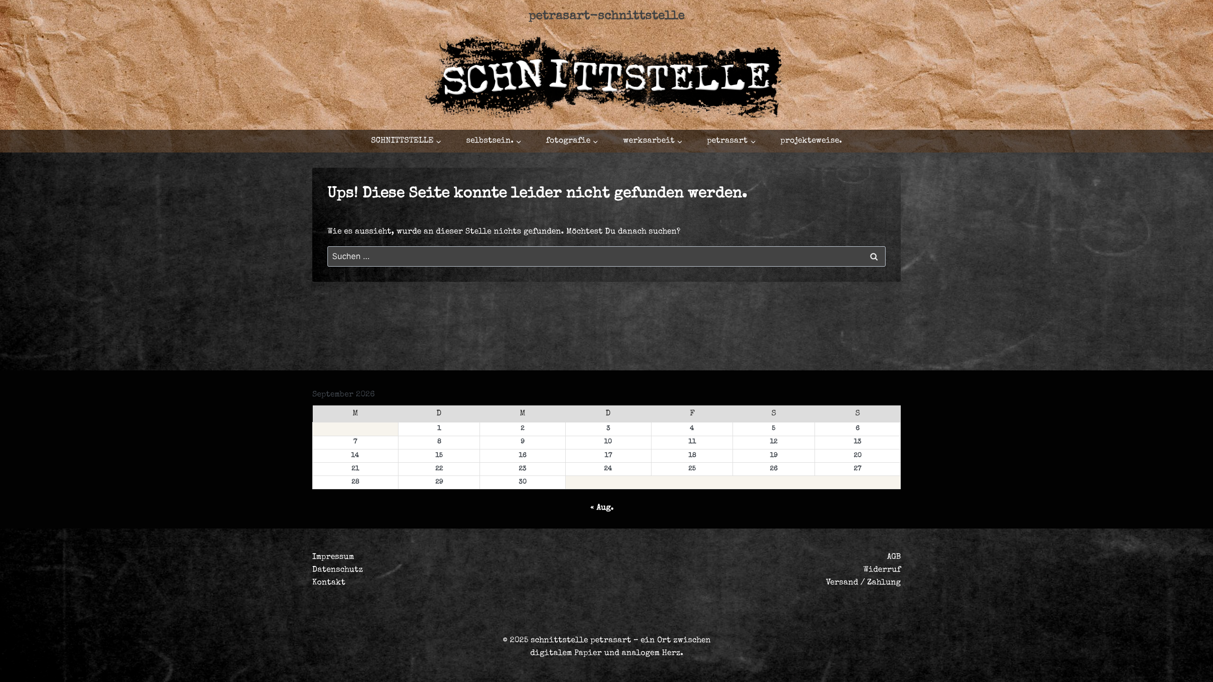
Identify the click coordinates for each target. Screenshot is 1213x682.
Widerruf (882, 570)
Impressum (333, 557)
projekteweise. (811, 141)
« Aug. (602, 508)
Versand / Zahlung (863, 583)
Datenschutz (337, 570)
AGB (894, 557)
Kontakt (328, 583)
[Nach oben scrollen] (1144, 666)
